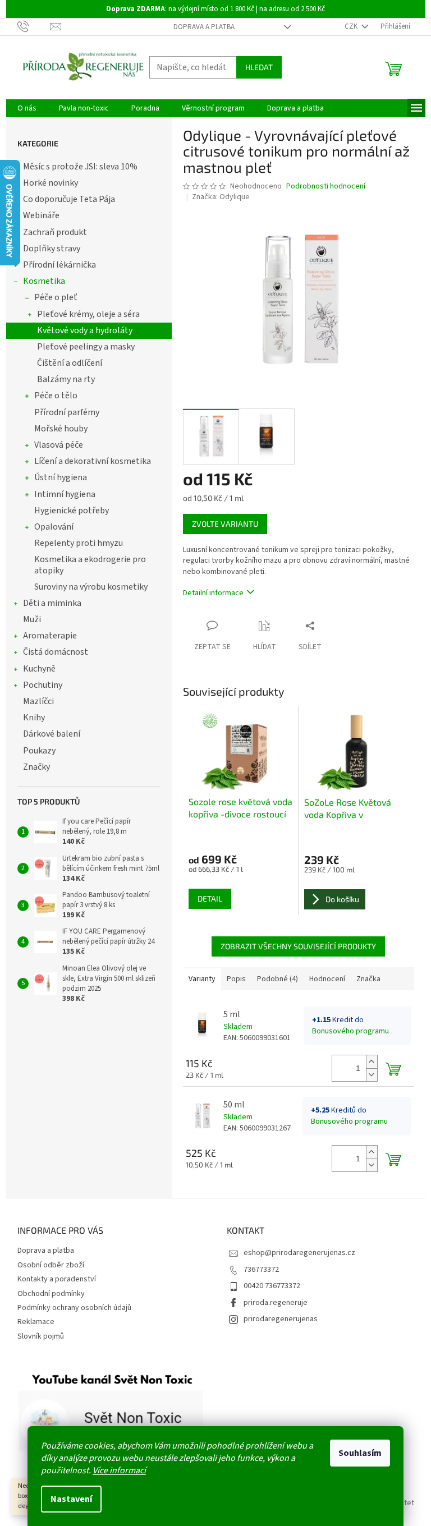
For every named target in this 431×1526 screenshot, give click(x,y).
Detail (210, 898)
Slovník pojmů (40, 1336)
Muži (32, 619)
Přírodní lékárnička (59, 265)
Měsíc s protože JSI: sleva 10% (80, 166)
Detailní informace (213, 593)
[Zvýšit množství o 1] (371, 1061)
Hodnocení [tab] (327, 979)
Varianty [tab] (202, 979)
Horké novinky (50, 183)
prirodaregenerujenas (281, 1319)
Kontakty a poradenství (56, 1279)
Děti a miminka (52, 603)
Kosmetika (44, 281)
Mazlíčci (38, 701)
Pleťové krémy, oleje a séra (88, 314)
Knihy (34, 717)
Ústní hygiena (60, 477)
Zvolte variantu (225, 523)
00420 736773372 (272, 1285)
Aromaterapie (50, 635)
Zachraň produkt (55, 232)
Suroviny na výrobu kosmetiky (91, 587)
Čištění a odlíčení (69, 363)
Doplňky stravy (51, 248)
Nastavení (71, 1499)
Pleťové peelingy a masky (86, 347)
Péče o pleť (55, 297)
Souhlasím (360, 1453)
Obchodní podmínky (51, 1293)
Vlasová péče (58, 445)
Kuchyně (39, 669)
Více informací (119, 1470)
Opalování (54, 527)
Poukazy (39, 750)
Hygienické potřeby (71, 510)
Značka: (221, 197)
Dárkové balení (51, 734)
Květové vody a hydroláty (84, 330)
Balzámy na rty (66, 379)
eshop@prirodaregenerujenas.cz (299, 1252)
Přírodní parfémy (66, 412)
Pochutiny (42, 685)
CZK (352, 26)
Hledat (259, 67)
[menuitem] (27, 108)
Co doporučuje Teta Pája (69, 199)
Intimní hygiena (64, 494)
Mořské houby (61, 428)
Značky (36, 767)
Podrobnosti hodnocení (325, 186)
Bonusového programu (350, 1031)
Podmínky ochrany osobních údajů (74, 1307)
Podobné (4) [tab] (277, 979)
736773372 (261, 1269)
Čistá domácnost (55, 652)
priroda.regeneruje (276, 1302)
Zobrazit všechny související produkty (298, 946)
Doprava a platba (204, 27)
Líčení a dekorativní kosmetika (92, 461)
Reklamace (35, 1321)
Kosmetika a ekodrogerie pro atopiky (90, 564)
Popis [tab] (236, 979)
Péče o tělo (55, 395)
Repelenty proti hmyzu (78, 543)
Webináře (41, 215)
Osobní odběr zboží (50, 1265)
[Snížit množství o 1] (371, 1074)
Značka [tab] (368, 979)
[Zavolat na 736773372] (34, 26)
